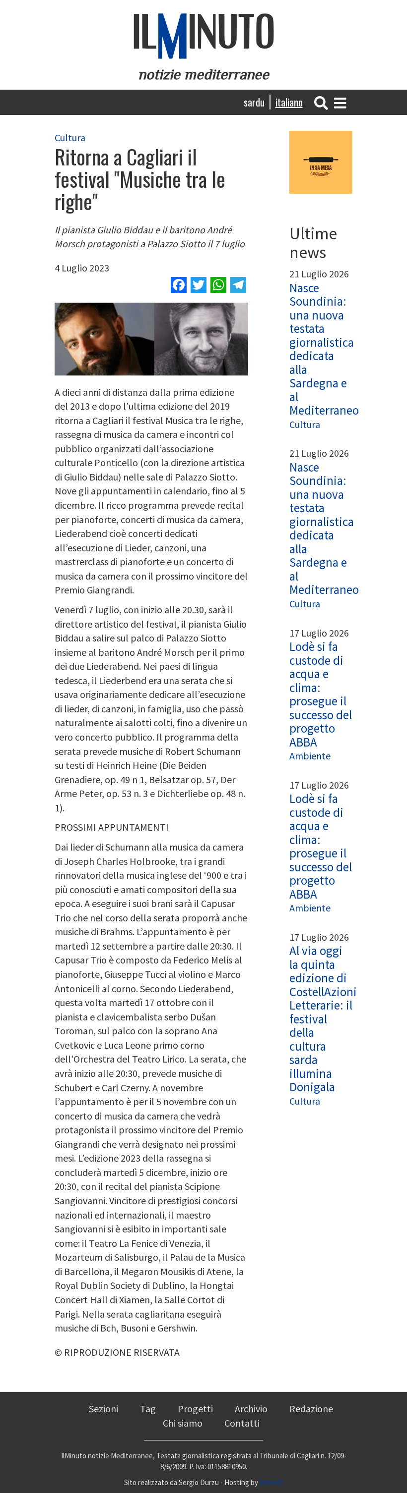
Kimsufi (271, 1482)
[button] (321, 102)
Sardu (254, 102)
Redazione (311, 1408)
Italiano (289, 102)
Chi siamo (183, 1423)
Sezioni (103, 1408)
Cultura (70, 137)
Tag (148, 1408)
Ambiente (310, 755)
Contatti (242, 1423)
